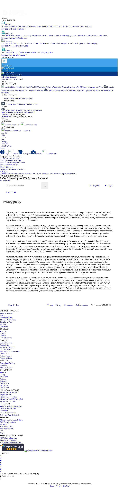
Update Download (6, 343)
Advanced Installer (6, 313)
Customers (3, 381)
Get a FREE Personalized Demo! (12, 79)
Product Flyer (4, 388)
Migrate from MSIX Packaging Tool (11, 399)
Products (4, 81)
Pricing (3, 142)
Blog (2, 139)
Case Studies (4, 383)
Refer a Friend (4, 354)
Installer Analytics (6, 318)
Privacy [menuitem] (58, 305)
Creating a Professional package (10, 160)
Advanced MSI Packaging (8, 440)
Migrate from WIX (6, 395)
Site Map (66, 486)
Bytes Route (4, 326)
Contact (2, 333)
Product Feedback (6, 358)
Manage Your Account (7, 347)
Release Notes (4, 345)
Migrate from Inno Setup (8, 397)
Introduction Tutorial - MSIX (9, 158)
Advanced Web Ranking (8, 320)
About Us (3, 331)
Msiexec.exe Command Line (9, 165)
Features (4, 18)
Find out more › (5, 180)
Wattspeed (3, 324)
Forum (3, 137)
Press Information (6, 338)
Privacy (58, 486)
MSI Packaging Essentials (8, 438)
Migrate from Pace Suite (8, 401)
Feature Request (5, 356)
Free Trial (3, 372)
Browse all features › (10, 77)
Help (3, 135)
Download (4, 144)
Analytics (4, 133)
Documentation (5, 349)
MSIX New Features (6, 429)
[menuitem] (109, 185)
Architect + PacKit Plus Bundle (10, 352)
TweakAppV (4, 411)
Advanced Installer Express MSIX (11, 406)
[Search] (44, 185)
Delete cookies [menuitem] (82, 305)
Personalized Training (7, 363)
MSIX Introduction (6, 426)
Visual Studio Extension (8, 413)
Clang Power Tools (6, 322)
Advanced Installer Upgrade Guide (11, 420)
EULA (52, 486)
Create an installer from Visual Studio (12, 163)
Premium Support (6, 367)
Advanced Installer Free (8, 408)
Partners (3, 336)
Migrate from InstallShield (9, 393)
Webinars (3, 424)
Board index (13, 305)
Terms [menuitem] (50, 305)
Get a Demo (4, 377)
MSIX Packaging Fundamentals (10, 442)
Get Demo (4, 115)
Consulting (4, 365)
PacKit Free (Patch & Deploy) (9, 415)
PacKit (2, 316)
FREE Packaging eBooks (8, 422)
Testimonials (4, 385)
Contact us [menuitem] (68, 305)
